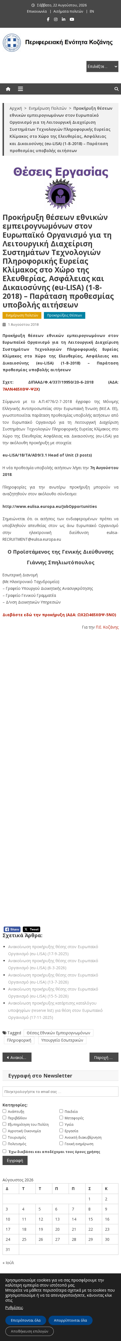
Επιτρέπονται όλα (26, 1320)
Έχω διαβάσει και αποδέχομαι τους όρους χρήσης (54, 1151)
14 (74, 1219)
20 (57, 1229)
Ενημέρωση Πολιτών (22, 315)
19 (41, 1229)
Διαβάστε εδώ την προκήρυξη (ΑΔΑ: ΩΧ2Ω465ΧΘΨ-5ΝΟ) (59, 614)
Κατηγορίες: (15, 1105)
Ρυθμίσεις (14, 1307)
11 (24, 1219)
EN (92, 11)
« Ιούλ (8, 1262)
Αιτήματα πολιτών (68, 11)
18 (24, 1229)
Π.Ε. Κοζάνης (107, 627)
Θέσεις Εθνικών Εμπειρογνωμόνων (58, 1032)
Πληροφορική (19, 1040)
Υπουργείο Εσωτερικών (62, 1040)
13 (57, 1219)
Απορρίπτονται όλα (70, 1320)
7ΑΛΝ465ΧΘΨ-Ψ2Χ (21, 389)
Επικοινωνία (37, 11)
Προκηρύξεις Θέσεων (64, 315)
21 (74, 1229)
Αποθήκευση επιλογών (29, 1331)
